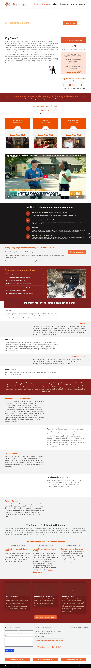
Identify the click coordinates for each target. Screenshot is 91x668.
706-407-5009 (39, 637)
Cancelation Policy (82, 665)
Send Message (9, 650)
